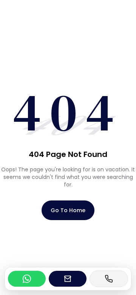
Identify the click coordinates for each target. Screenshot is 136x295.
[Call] (109, 278)
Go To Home (68, 210)
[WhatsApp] (27, 279)
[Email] (68, 279)
